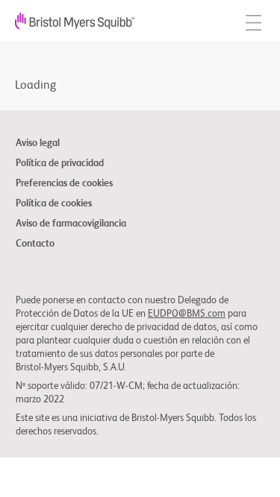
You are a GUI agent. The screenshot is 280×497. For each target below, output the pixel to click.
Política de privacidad (60, 164)
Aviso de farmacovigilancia (71, 224)
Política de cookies (54, 204)
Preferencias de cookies (64, 184)
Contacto (35, 244)
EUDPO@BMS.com (186, 314)
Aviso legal (38, 144)
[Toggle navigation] (253, 20)
